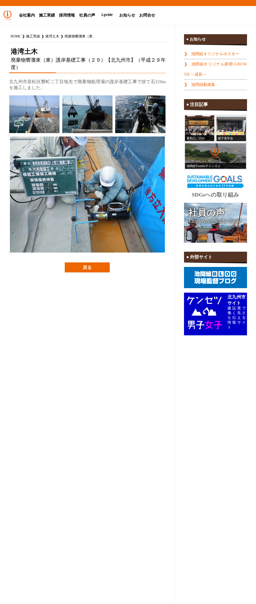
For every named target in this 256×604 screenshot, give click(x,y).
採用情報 (67, 15)
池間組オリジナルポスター (215, 54)
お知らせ (127, 15)
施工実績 (47, 15)
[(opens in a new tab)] (215, 156)
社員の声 (87, 15)
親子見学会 (225, 138)
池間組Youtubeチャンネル (203, 166)
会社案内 (27, 15)
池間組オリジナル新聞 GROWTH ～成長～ (215, 69)
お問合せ (147, 15)
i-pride (107, 14)
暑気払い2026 (195, 138)
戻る (87, 267)
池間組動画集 (203, 84)
